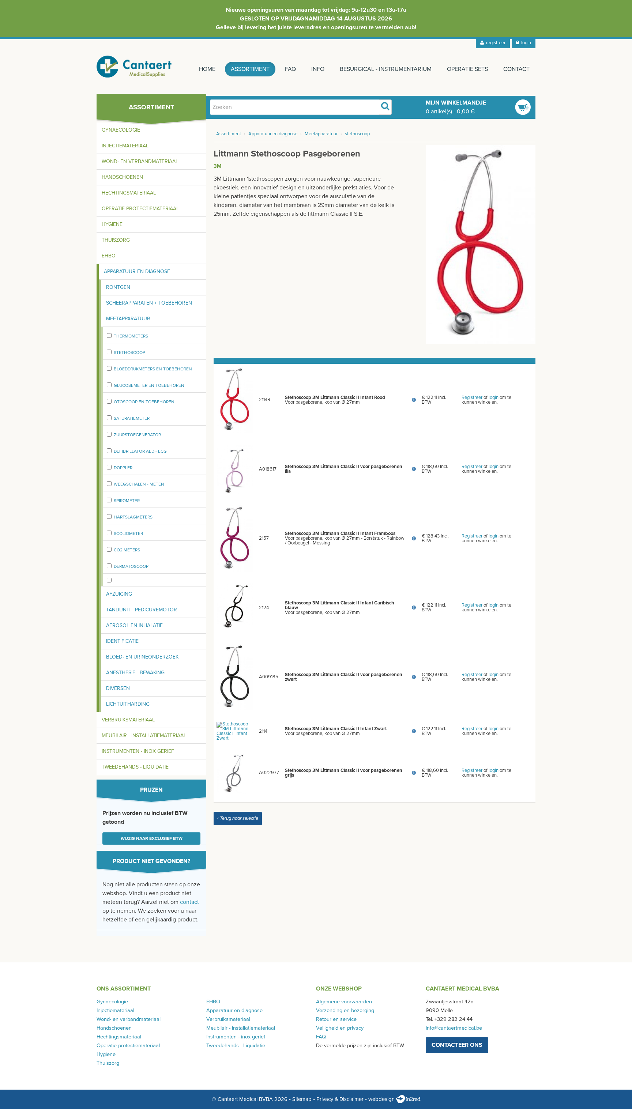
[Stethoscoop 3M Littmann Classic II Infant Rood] (235, 400)
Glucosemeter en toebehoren (149, 385)
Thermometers (131, 336)
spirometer (127, 500)
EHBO (109, 256)
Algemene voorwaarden (344, 1002)
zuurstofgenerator (137, 434)
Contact (516, 69)
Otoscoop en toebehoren (144, 401)
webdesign (382, 1099)
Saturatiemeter (132, 418)
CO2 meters (127, 549)
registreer (494, 43)
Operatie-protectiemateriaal (140, 208)
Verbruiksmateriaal (128, 720)
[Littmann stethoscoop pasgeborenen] (480, 244)
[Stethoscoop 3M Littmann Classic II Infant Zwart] (235, 731)
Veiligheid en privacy (340, 1028)
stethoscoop (129, 352)
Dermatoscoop (131, 566)
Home (207, 69)
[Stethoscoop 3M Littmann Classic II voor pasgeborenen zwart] (235, 677)
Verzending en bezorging (345, 1010)
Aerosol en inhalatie (134, 625)
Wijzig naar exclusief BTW (152, 838)
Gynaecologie (121, 130)
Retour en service (336, 1019)
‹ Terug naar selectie (237, 818)
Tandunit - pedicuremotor (141, 610)
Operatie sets (467, 69)
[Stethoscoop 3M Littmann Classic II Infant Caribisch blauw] (235, 607)
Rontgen (118, 287)
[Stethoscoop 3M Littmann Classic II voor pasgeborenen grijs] (235, 773)
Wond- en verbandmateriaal (140, 161)
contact (189, 902)
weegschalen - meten (139, 484)
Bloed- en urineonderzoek (142, 657)
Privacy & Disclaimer (340, 1099)
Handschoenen (122, 177)
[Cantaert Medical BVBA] (134, 66)
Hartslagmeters (133, 517)
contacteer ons (457, 1045)
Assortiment (250, 69)
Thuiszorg (116, 240)
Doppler (123, 467)
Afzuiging (119, 594)
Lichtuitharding (128, 704)
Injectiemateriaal (125, 146)
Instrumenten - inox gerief (138, 751)
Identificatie (122, 641)
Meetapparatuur (128, 319)
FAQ (290, 69)
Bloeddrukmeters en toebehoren (153, 368)
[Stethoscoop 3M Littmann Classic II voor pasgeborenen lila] (235, 469)
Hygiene (112, 224)
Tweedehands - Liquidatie (135, 767)
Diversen (118, 688)
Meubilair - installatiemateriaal (144, 735)
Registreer (472, 397)
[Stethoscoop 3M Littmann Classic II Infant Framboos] (235, 538)
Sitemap (302, 1099)
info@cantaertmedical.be (454, 1028)
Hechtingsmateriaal (129, 193)
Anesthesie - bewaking (135, 672)
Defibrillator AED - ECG (140, 451)
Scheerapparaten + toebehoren (149, 303)
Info (317, 69)
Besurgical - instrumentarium (386, 69)
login (525, 43)
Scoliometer (128, 533)
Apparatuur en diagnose (137, 271)
